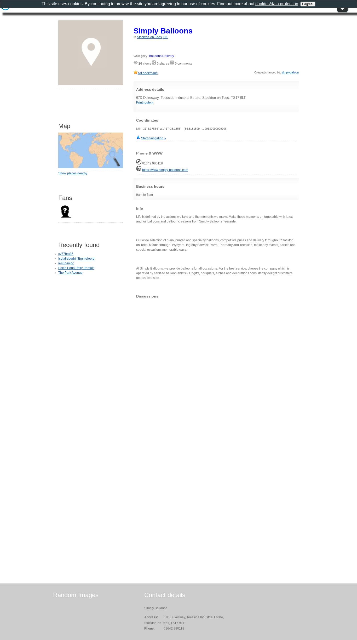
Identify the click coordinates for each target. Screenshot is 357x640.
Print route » (144, 102)
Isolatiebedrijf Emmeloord (76, 258)
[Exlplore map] (90, 167)
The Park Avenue (70, 273)
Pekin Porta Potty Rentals (76, 268)
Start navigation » (153, 138)
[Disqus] (216, 367)
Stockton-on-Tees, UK (152, 37)
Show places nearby (72, 173)
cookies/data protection (276, 4)
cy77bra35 (65, 254)
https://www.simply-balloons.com (165, 170)
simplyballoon (290, 72)
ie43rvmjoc (66, 263)
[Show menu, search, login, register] (342, 11)
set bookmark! (148, 73)
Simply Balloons (163, 30)
